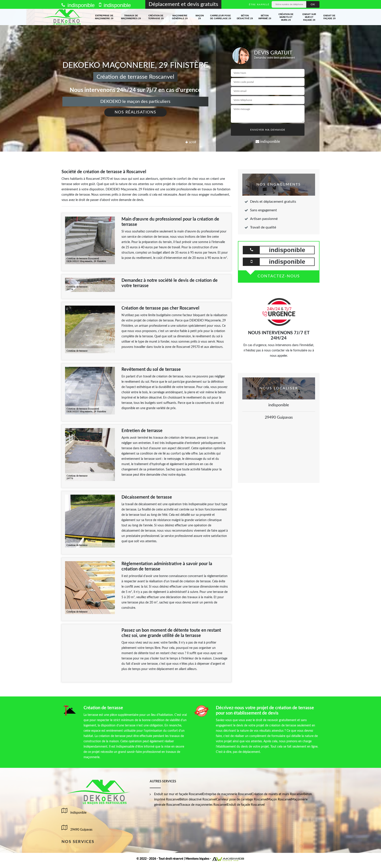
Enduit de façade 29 (329, 17)
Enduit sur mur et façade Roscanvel (178, 794)
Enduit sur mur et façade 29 (309, 17)
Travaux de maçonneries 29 (131, 17)
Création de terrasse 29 (156, 17)
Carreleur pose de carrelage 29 (220, 17)
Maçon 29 (200, 17)
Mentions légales (197, 858)
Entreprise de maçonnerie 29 (104, 17)
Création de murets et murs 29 (285, 17)
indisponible (80, 5)
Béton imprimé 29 (264, 17)
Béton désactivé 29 (245, 17)
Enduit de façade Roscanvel (246, 804)
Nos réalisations (135, 112)
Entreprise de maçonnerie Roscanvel (227, 794)
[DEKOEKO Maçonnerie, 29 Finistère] (63, 17)
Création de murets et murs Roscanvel (278, 794)
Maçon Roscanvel (279, 799)
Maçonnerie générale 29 (180, 17)
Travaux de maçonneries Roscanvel (203, 804)
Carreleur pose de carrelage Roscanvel (241, 799)
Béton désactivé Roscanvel (198, 799)
